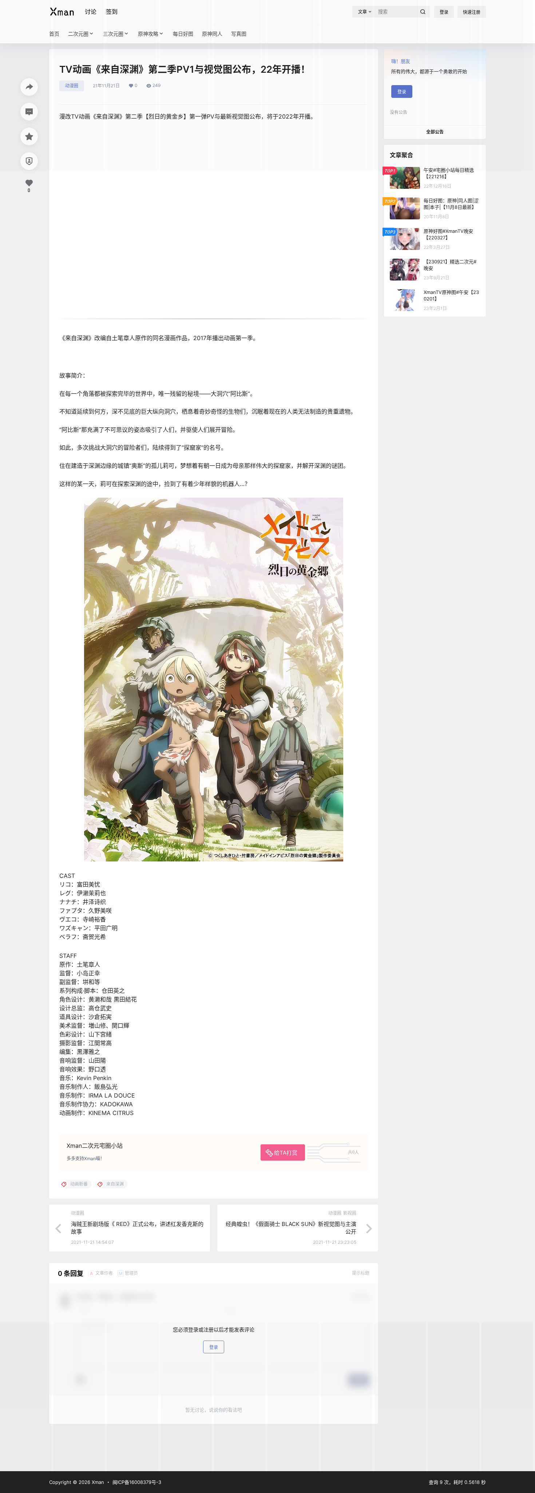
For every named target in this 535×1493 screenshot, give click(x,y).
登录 (213, 1347)
